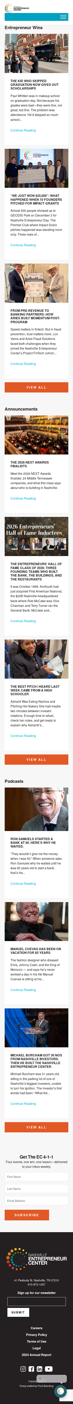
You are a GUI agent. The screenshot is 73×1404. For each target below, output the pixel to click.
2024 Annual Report (36, 1354)
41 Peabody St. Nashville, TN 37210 (36, 1280)
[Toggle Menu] (63, 17)
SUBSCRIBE (27, 1215)
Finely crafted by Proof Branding (37, 1385)
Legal (37, 1348)
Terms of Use (36, 1341)
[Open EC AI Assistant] (60, 1391)
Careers (36, 1328)
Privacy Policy (36, 1334)
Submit (18, 1312)
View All (36, 387)
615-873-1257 (36, 1284)
